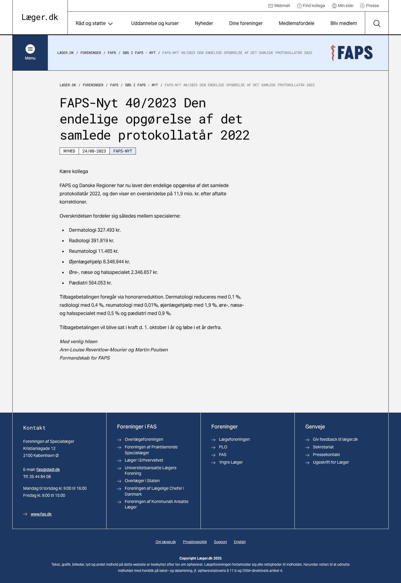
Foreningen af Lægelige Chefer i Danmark (154, 491)
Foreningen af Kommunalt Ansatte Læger (156, 504)
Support (220, 542)
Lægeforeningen (234, 439)
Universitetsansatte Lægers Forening (150, 470)
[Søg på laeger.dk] (376, 23)
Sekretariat (323, 447)
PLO (223, 447)
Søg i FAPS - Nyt (139, 52)
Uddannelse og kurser (155, 23)
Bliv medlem (344, 23)
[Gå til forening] (351, 52)
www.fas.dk (41, 514)
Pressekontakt (326, 454)
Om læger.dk (166, 542)
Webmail (282, 5)
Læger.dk (65, 52)
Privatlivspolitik (195, 542)
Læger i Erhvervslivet (144, 460)
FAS (222, 454)
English (240, 542)
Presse (372, 5)
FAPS (112, 52)
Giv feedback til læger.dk (335, 439)
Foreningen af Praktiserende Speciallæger (151, 449)
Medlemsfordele (296, 23)
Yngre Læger (231, 462)
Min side (345, 5)
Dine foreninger (246, 23)
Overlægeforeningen (144, 439)
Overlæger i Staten (142, 480)
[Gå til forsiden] (40, 18)
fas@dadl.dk (48, 469)
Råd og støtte (91, 23)
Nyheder (204, 23)
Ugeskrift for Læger (331, 462)
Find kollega (314, 5)
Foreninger (90, 52)
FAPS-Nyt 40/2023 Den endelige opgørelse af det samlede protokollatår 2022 (237, 52)
